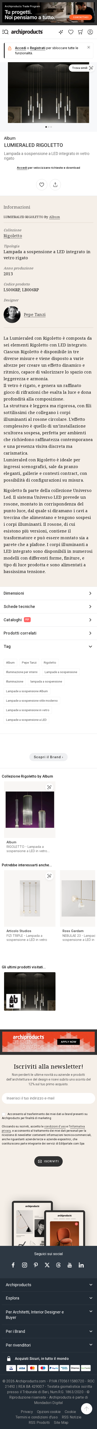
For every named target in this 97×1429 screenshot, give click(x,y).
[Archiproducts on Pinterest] (36, 1265)
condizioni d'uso (55, 1126)
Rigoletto (13, 235)
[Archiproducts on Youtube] (70, 1265)
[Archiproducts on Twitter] (47, 1265)
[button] (88, 47)
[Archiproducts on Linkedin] (81, 1265)
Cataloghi (16, 619)
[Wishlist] (71, 32)
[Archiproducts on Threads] (59, 1265)
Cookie (70, 1412)
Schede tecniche (19, 606)
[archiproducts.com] (27, 32)
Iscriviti (51, 1161)
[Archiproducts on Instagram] (25, 1265)
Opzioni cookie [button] (49, 1412)
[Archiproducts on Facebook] (15, 1265)
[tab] (48, 1284)
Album (10, 138)
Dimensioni (14, 593)
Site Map (61, 1422)
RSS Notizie (71, 1417)
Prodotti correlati (20, 633)
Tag (7, 646)
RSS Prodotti (39, 1422)
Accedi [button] (20, 48)
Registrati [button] (37, 48)
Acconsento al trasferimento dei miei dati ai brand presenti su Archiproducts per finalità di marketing (45, 1116)
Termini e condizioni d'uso (37, 1417)
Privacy (27, 1412)
